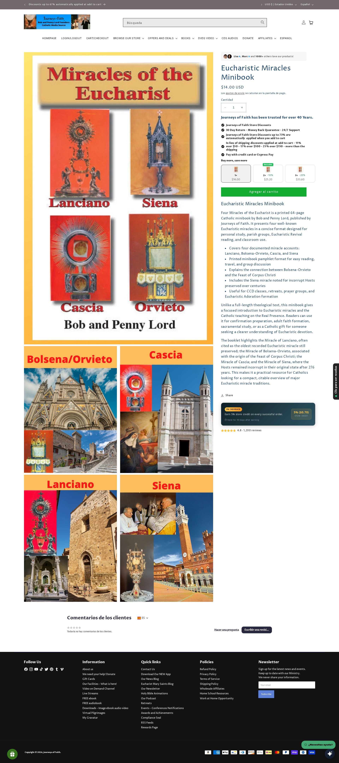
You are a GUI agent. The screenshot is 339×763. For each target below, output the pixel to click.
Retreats (146, 703)
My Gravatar (90, 718)
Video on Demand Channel (98, 689)
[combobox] (195, 22)
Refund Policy (208, 669)
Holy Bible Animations (154, 693)
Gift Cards (88, 679)
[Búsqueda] (262, 22)
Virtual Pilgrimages (93, 713)
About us (87, 669)
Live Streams (90, 693)
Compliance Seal (151, 718)
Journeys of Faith (51, 752)
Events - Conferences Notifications (162, 708)
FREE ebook (89, 698)
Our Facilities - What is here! (99, 684)
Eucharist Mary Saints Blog (157, 684)
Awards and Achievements (157, 713)
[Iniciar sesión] (304, 22)
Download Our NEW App (156, 674)
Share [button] (229, 395)
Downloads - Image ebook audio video (105, 708)
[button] (128, 38)
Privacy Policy (208, 674)
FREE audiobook (92, 703)
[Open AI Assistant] (330, 754)
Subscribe (266, 694)
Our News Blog (150, 679)
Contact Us (148, 669)
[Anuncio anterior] (25, 4)
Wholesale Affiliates (212, 689)
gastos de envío (235, 93)
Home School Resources (214, 693)
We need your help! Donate (98, 674)
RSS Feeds (147, 723)
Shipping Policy (209, 684)
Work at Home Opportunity (217, 698)
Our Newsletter (150, 689)
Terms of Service (210, 679)
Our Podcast (148, 698)
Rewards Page (149, 727)
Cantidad (227, 100)
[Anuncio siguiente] (262, 4)
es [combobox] (143, 618)
